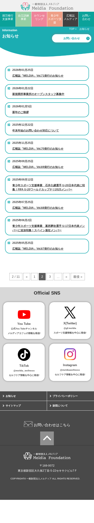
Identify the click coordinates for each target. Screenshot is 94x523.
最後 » (77, 276)
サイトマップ (13, 405)
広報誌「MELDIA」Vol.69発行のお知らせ (37, 167)
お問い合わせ (86, 17)
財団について (60, 405)
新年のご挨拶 (20, 112)
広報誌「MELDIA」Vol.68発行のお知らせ (37, 207)
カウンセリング (39, 17)
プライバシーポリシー (65, 396)
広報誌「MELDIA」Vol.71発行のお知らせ (37, 75)
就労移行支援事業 (7, 17)
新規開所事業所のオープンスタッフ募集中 (38, 94)
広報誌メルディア (70, 17)
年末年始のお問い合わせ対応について (35, 130)
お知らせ (11, 396)
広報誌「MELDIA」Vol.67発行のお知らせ (37, 248)
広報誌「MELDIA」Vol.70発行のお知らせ (37, 148)
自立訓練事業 (23, 17)
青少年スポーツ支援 (55, 19)
